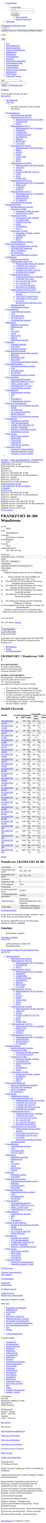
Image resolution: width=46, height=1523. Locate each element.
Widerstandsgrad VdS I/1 (20, 126)
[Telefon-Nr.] (5, 90)
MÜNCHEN (21, 141)
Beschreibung (11, 647)
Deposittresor (11, 1373)
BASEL (19, 170)
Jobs (7, 1327)
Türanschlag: (6, 568)
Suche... (5, 85)
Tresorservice (11, 1342)
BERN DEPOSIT (18, 414)
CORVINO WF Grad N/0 (26, 266)
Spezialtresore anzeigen (20, 421)
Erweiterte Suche (16, 85)
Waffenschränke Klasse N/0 (21, 261)
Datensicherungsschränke (16, 61)
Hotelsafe (9, 1359)
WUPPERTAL (21, 137)
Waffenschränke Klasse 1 (20, 274)
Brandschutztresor (13, 1346)
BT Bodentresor (17, 253)
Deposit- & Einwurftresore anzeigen (25, 405)
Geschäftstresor (12, 1355)
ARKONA (20, 168)
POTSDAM (15, 373)
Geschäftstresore (12, 57)
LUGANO (20, 144)
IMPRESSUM (11, 1310)
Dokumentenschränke (14, 63)
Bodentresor (10, 1351)
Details (8, 649)
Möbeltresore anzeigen (19, 325)
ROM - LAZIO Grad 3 (20, 384)
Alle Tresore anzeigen (14, 1383)
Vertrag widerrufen (8, 1519)
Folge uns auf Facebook (10, 1436)
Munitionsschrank (18, 305)
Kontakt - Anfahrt (13, 1392)
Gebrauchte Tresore (13, 76)
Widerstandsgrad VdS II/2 (21, 146)
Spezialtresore (11, 72)
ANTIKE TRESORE (19, 427)
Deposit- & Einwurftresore (16, 70)
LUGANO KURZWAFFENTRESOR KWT (29, 302)
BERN (18, 150)
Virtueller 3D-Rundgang (15, 1390)
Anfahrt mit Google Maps (11, 1457)
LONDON (20, 187)
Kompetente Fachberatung (6, 1284)
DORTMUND (21, 122)
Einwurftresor (11, 1375)
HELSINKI (15, 360)
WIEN (18, 159)
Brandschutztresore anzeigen (22, 207)
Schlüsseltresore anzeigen (21, 392)
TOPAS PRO (21, 157)
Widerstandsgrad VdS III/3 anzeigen (30, 165)
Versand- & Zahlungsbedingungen (19, 1323)
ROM (18, 176)
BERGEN (15, 355)
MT (12, 329)
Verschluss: (5, 555)
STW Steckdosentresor (20, 423)
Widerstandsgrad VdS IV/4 (21, 181)
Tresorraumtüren (12, 65)
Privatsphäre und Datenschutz (17, 1321)
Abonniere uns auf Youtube (11, 1444)
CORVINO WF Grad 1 (25, 279)
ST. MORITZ (21, 200)
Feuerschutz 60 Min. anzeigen (27, 218)
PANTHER (15, 347)
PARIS (18, 154)
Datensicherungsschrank (15, 1362)
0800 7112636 (6, 1453)
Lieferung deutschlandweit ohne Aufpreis (11, 1273)
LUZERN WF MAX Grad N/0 (28, 270)
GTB (13, 314)
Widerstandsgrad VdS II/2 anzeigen (29, 148)
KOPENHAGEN (18, 357)
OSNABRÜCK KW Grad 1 (27, 298)
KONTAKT (11, 1312)
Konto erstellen (21, 17)
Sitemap (9, 1330)
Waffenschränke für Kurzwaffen (23, 290)
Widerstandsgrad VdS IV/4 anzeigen (30, 183)
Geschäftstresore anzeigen (21, 312)
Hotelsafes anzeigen (18, 344)
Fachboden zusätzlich (9, 937)
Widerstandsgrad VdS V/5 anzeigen (29, 194)
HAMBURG (21, 235)
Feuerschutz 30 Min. (19, 209)
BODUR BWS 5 (22, 198)
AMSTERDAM (22, 196)
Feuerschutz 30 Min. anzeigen (27, 211)
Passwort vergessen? (24, 19)
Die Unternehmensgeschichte (17, 1325)
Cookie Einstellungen (14, 1334)
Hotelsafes (10, 59)
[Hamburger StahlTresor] (13, 26)
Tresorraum (10, 1368)
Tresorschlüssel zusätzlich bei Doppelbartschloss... (20, 950)
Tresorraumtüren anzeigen (21, 379)
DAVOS (19, 152)
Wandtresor (10, 1349)
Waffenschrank (12, 1353)
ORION (14, 338)
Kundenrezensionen (13, 651)
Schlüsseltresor (11, 1370)
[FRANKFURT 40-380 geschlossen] (16, 486)
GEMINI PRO (21, 133)
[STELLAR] (6, 490)
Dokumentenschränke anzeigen (23, 366)
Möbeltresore (11, 54)
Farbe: (3, 559)
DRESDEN (20, 130)
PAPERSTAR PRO (23, 135)
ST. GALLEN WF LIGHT (26, 281)
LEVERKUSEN (22, 220)
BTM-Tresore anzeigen (20, 436)
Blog (8, 1386)
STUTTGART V (17, 318)
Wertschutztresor (12, 1344)
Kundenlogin (11, 3)
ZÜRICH (19, 189)
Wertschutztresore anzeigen (21, 115)
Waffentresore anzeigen (20, 259)
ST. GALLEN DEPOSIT (21, 412)
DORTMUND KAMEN (25, 272)
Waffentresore (11, 52)
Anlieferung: (6, 563)
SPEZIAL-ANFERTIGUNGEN (23, 429)
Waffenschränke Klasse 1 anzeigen (29, 277)
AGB (8, 1314)
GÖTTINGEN (16, 410)
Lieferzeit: (5, 535)
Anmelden (21, 923)
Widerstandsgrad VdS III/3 (21, 163)
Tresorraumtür (11, 1366)
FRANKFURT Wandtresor (21, 248)
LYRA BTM (16, 440)
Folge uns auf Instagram (10, 1440)
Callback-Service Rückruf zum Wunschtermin (12, 1294)
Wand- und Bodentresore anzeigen (24, 246)
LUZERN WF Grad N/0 (25, 268)
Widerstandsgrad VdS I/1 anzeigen (29, 128)
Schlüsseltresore (12, 67)
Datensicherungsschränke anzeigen (24, 353)
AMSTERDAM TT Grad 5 (21, 386)
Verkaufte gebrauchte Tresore (22, 451)
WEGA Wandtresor (18, 250)
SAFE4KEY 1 (16, 399)
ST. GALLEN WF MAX (26, 285)
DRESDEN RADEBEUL (26, 288)
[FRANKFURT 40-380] (11, 484)
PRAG (18, 161)
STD (13, 395)
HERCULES (21, 185)
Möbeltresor (10, 1357)
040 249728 (5, 96)
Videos (8, 1388)
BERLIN (19, 139)
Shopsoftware (6, 1521)
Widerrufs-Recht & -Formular (17, 1319)
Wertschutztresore (13, 46)
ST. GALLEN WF (23, 283)
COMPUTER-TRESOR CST (22, 425)
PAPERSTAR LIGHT (24, 213)
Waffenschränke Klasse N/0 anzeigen (30, 264)
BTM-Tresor (11, 1379)
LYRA (13, 333)
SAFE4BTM (16, 443)
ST (12, 397)
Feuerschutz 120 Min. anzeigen (28, 233)
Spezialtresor (11, 1377)
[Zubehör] (5, 488)
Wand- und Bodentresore (15, 50)
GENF (18, 174)
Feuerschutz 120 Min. (19, 231)
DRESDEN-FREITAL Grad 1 (23, 381)
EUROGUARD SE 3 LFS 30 (27, 172)
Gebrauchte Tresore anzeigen (22, 449)
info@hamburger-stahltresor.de (13, 1431)
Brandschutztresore (13, 48)
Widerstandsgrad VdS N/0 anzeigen (29, 119)
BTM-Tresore (11, 74)
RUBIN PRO (21, 178)
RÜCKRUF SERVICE (15, 1316)
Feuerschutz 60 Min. (19, 216)
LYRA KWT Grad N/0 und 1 (27, 296)
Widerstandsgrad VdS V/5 (21, 192)
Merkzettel (10, 21)
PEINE (13, 408)
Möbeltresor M (16, 327)
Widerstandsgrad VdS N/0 (21, 117)
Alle (7, 43)
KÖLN (18, 124)
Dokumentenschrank (14, 1364)
